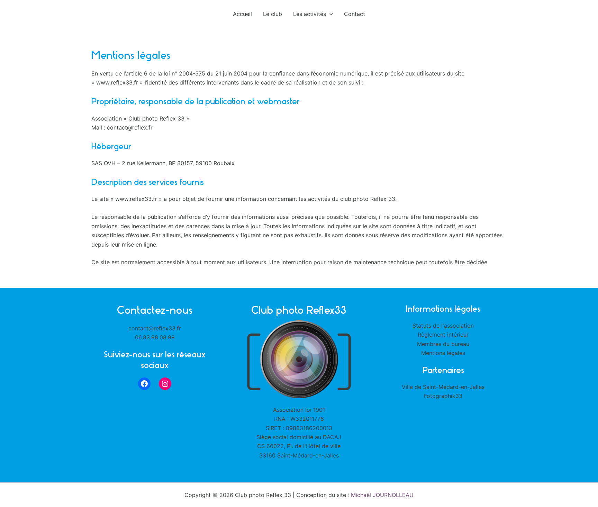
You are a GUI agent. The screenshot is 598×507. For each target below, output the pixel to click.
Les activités (309, 13)
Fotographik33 (443, 395)
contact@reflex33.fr (154, 328)
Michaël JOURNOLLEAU (382, 494)
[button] (329, 14)
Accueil (242, 13)
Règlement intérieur (443, 334)
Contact (354, 13)
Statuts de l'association (443, 325)
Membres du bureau (443, 343)
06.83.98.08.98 (155, 337)
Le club (272, 13)
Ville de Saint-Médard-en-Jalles (443, 386)
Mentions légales (443, 352)
